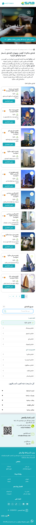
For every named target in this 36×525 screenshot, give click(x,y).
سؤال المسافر (27, 494)
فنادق (9, 479)
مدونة (9, 481)
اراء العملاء (9, 491)
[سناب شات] (12, 504)
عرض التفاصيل (9, 101)
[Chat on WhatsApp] (32, 521)
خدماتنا (9, 467)
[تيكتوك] (16, 504)
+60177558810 (9, 3)
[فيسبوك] (23, 504)
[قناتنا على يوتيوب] (27, 504)
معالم (27, 481)
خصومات (9, 494)
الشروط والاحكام (27, 469)
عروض (27, 479)
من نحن (27, 467)
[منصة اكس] (20, 504)
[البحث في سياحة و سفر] (5, 311)
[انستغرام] (8, 504)
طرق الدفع (9, 469)
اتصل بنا (27, 491)
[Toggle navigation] (29, 12)
